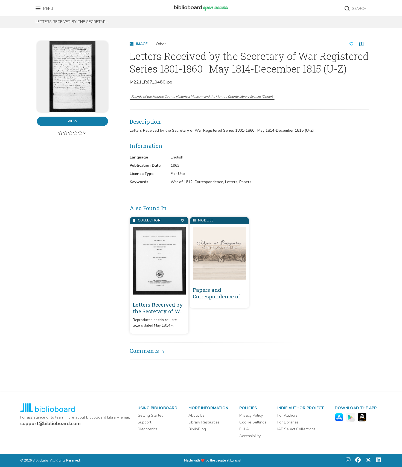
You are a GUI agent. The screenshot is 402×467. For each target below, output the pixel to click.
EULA (244, 429)
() (202, 96)
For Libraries (288, 422)
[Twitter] (367, 461)
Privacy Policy (251, 415)
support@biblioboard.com (50, 423)
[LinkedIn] (377, 461)
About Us (196, 415)
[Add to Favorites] (182, 220)
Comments (144, 350)
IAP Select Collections (296, 429)
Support (144, 422)
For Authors (287, 415)
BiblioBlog (197, 429)
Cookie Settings (252, 422)
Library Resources (204, 422)
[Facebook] (356, 461)
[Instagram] (348, 461)
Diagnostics (148, 429)
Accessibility (250, 436)
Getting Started (151, 415)
